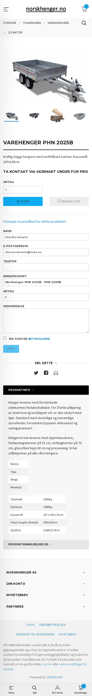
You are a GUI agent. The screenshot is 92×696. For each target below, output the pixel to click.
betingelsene (39, 339)
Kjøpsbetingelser (52, 625)
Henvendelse (13, 306)
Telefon (9, 261)
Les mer (47, 664)
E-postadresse (15, 246)
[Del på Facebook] (46, 374)
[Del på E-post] (56, 374)
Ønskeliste (71, 201)
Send (11, 348)
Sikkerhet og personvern (35, 634)
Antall (8, 182)
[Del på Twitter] (36, 374)
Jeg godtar (29, 339)
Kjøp (25, 201)
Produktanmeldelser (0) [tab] (28, 544)
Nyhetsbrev (67, 634)
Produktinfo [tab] (19, 390)
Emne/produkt (15, 276)
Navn (7, 231)
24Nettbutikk (54, 677)
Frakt (30, 625)
